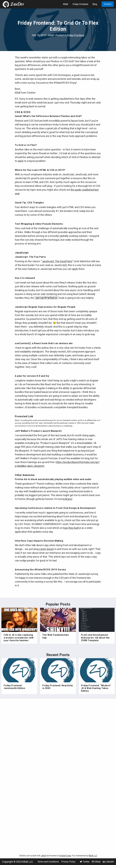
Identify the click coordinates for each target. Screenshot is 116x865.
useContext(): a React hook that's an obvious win (44, 343)
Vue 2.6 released (25, 278)
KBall (65, 4)
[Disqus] (58, 738)
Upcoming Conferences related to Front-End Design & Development (55, 508)
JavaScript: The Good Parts (57, 261)
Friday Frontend (80, 4)
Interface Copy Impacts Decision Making (39, 540)
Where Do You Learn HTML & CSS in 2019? (40, 170)
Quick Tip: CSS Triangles (29, 202)
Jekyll (43, 856)
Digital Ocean (65, 856)
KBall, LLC (93, 856)
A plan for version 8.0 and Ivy (32, 375)
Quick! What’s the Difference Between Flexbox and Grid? (48, 116)
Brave (68, 498)
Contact (107, 4)
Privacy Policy (68, 862)
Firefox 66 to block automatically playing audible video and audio (53, 479)
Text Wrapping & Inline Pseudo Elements (39, 223)
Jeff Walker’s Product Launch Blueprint (38, 430)
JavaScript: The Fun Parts (30, 256)
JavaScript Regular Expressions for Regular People (45, 306)
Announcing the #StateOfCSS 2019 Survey (40, 569)
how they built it (72, 527)
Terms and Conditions (48, 862)
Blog (95, 4)
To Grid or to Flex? (26, 145)
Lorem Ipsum (46, 549)
